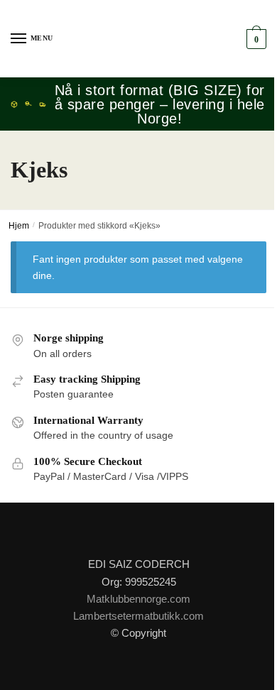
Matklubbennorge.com (138, 599)
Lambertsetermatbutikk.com (138, 616)
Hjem (19, 226)
